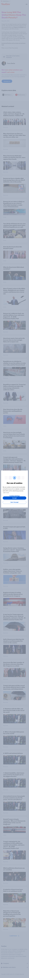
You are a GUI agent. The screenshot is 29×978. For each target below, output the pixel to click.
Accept (14, 498)
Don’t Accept (14, 502)
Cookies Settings (14, 495)
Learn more (6, 492)
